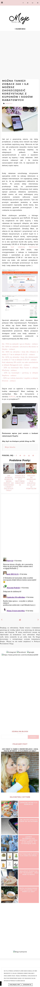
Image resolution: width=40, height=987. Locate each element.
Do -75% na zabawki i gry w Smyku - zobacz (20, 344)
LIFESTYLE (8, 103)
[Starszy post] (38, 620)
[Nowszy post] (1, 620)
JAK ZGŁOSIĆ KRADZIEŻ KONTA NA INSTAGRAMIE (28, 820)
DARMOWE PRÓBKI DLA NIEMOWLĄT (28, 803)
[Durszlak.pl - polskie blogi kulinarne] (20, 952)
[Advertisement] (20, 55)
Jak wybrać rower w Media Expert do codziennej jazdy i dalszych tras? (9, 483)
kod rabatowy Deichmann (24, 247)
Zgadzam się (27, 984)
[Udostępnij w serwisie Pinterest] (33, 456)
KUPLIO (12, 396)
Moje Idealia (10, 447)
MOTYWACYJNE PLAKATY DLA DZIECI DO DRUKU (28, 855)
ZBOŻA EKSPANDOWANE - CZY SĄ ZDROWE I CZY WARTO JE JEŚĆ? (28, 889)
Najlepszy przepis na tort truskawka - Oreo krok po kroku (28, 872)
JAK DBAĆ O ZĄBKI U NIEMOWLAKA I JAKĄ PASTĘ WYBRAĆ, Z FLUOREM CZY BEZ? (20, 750)
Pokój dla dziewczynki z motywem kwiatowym (20, 480)
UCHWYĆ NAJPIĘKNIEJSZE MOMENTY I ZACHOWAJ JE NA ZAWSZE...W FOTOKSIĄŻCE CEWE (28, 840)
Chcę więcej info (15, 984)
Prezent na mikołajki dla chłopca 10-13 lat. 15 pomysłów (31, 482)
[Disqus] (20, 527)
